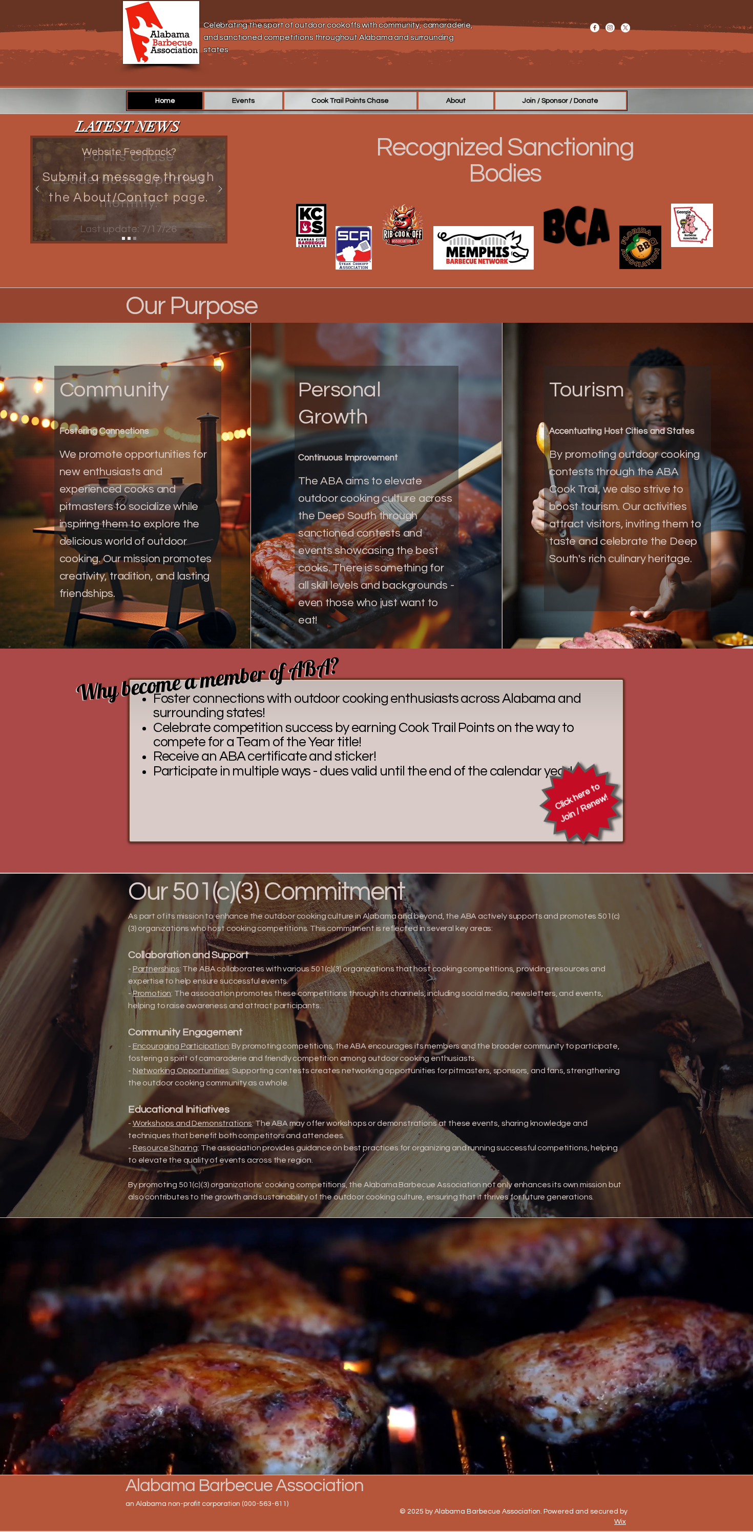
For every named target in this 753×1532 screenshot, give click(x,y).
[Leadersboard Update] (129, 238)
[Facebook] (594, 27)
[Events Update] (123, 238)
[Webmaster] (134, 238)
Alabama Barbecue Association (245, 1485)
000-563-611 (265, 1503)
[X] (625, 27)
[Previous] (37, 190)
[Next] (220, 190)
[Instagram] (610, 27)
